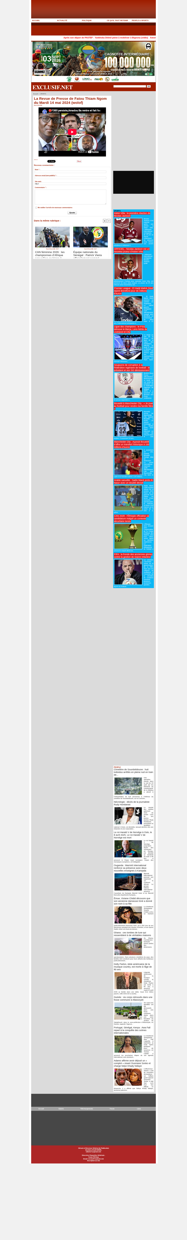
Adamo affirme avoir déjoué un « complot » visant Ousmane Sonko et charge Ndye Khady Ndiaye (132, 1063)
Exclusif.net (52, 87)
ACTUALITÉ (62, 20)
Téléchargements (86, 1109)
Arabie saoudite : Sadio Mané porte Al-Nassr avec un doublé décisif (133, 481)
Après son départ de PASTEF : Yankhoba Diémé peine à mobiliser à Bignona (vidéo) (70, 37)
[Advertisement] (77, 29)
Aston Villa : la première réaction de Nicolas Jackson (141, 37)
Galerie (61, 1109)
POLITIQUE (87, 20)
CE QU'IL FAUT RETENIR (117, 20)
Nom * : (37, 169)
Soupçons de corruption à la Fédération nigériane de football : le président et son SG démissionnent (132, 368)
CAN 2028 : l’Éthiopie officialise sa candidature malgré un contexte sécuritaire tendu (131, 518)
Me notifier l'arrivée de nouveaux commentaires (55, 207)
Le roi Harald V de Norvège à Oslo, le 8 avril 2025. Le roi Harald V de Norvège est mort (133, 835)
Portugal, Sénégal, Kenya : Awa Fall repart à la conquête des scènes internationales (132, 1030)
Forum (112, 1109)
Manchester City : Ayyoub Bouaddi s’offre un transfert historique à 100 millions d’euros (131, 444)
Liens (139, 1109)
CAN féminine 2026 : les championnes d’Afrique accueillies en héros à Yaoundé (50, 254)
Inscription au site (93, 1161)
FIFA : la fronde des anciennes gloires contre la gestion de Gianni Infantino (133, 555)
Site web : (38, 181)
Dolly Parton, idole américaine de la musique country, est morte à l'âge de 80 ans (133, 967)
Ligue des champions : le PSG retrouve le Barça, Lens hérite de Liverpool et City (130, 329)
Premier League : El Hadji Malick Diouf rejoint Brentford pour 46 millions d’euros (133, 291)
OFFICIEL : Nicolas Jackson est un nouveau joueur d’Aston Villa (132, 250)
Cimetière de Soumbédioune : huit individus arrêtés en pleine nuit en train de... (133, 772)
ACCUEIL (36, 20)
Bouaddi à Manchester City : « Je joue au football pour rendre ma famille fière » (133, 406)
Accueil (35, 94)
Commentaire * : (41, 187)
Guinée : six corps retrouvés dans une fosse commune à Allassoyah (133, 998)
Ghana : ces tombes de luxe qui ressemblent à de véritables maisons (132, 934)
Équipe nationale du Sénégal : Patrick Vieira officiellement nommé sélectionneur (87, 254)
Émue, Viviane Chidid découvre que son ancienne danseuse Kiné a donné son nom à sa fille (133, 901)
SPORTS (43, 94)
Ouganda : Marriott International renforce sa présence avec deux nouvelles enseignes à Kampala (130, 868)
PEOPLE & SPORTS (140, 20)
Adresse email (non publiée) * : (46, 175)
